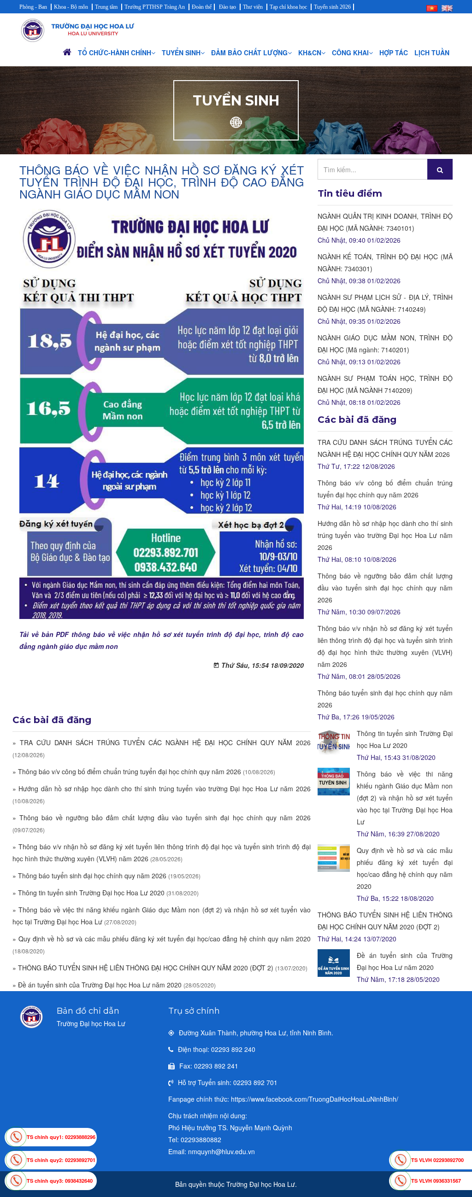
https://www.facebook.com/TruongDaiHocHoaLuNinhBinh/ (314, 1099)
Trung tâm (106, 7)
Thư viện (253, 7)
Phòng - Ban (33, 7)
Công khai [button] (350, 52)
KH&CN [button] (309, 52)
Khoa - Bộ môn (71, 7)
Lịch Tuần (431, 52)
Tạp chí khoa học (288, 7)
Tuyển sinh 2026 (332, 7)
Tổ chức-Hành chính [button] (114, 52)
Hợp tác (393, 52)
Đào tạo (227, 7)
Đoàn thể (202, 7)
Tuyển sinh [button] (181, 52)
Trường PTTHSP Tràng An (154, 7)
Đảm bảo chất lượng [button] (249, 52)
